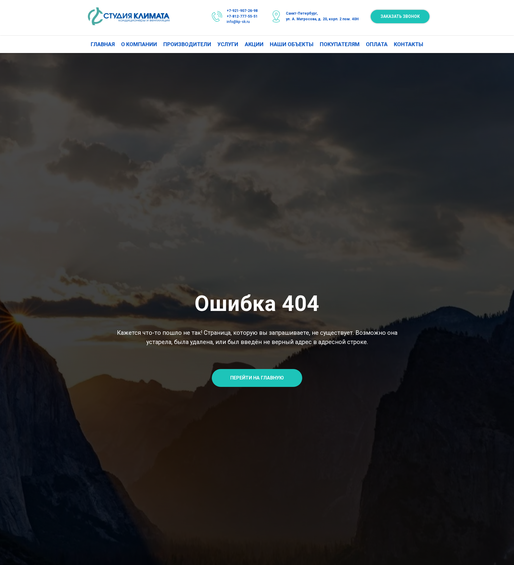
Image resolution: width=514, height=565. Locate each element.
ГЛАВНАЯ (103, 44)
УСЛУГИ (227, 44)
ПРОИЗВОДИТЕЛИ (187, 44)
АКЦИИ (254, 44)
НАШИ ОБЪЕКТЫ (292, 44)
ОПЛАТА (377, 44)
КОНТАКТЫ (408, 44)
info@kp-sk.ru (238, 22)
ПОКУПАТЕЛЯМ (340, 44)
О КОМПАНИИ (139, 44)
